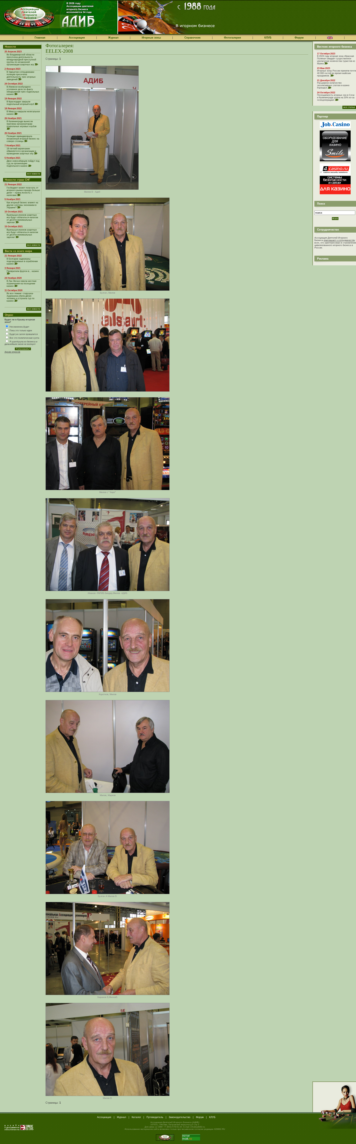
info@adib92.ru (197, 1127)
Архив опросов (12, 352)
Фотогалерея (232, 37)
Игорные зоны (151, 37)
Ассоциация (77, 37)
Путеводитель (154, 1117)
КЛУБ (267, 37)
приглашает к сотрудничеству (339, 240)
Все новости (33, 173)
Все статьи (349, 107)
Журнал (113, 37)
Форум (299, 37)
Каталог (136, 1117)
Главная (40, 37)
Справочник (192, 37)
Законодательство (179, 1117)
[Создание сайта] (19, 1127)
